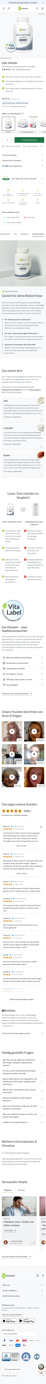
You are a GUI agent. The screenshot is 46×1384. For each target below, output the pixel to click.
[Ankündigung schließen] (43, 2)
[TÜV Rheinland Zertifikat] (11, 1356)
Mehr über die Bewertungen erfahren (16, 1033)
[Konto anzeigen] (9, 8)
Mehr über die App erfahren (12, 1314)
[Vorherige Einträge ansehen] (36, 54)
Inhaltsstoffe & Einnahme (11, 160)
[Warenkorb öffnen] (42, 8)
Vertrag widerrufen (12, 1369)
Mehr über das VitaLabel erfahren (15, 693)
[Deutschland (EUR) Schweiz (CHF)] (19, 1333)
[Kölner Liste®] (36, 1356)
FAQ (15, 234)
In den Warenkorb (29, 140)
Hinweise (24, 234)
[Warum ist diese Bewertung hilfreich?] (41, 827)
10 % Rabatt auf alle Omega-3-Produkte (23, 2)
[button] (23, 410)
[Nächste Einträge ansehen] (42, 54)
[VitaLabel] (11, 47)
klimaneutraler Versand (19, 106)
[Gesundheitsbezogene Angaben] (12, 91)
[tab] (8, 1190)
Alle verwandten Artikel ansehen (14, 1256)
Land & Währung (8, 1330)
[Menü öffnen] (3, 8)
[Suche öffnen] (37, 8)
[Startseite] (23, 8)
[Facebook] (43, 1275)
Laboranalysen (35, 389)
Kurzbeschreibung (9, 155)
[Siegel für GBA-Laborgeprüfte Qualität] (26, 1356)
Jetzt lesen (8, 1230)
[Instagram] (37, 1275)
